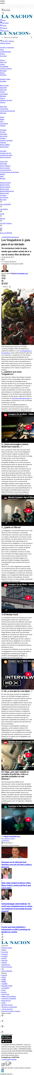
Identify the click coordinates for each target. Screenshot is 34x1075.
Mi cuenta (5, 31)
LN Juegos (3, 130)
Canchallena (4, 123)
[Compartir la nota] (2, 278)
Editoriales (3, 107)
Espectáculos (14, 237)
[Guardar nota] (2, 276)
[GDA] (6, 1066)
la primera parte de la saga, (21, 398)
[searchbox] (16, 37)
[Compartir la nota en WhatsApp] (4, 278)
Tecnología (3, 134)
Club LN (4, 28)
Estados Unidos (5, 79)
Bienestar (3, 96)
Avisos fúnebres (5, 166)
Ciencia (2, 98)
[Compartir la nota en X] (4, 283)
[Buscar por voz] (31, 37)
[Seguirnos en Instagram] (2, 1027)
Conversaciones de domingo (9, 172)
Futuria (2, 60)
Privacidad (13, 1059)
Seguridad (3, 88)
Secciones (5, 23)
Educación (3, 90)
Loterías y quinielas (6, 140)
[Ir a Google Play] (6, 1038)
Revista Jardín (4, 193)
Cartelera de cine (5, 153)
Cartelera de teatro (6, 155)
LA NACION (5, 237)
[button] (17, 133)
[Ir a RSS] (2, 1032)
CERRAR (2, 1)
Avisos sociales (5, 168)
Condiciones (5, 1059)
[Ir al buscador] (3, 13)
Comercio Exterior (6, 69)
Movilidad (3, 71)
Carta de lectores (5, 170)
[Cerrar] (30, 34)
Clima (2, 50)
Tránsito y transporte (7, 47)
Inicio (4, 20)
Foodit (4, 26)
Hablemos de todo (6, 100)
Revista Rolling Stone (7, 191)
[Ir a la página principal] (17, 18)
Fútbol (2, 117)
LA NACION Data (5, 52)
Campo (2, 64)
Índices (2, 73)
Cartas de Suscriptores (7, 111)
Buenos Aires (4, 85)
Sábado (2, 174)
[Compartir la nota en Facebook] (2, 283)
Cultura (2, 92)
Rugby (2, 119)
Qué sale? (3, 151)
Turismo (2, 132)
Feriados (3, 138)
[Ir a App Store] (6, 1042)
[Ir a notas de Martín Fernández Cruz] (17, 268)
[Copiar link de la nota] (2, 281)
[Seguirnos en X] (2, 1021)
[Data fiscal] (2, 1072)
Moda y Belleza (5, 145)
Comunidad (4, 94)
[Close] (2, 934)
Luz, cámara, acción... (8, 838)
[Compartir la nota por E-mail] (7, 283)
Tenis (1, 121)
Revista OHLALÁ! (5, 183)
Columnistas (4, 109)
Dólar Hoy (3, 62)
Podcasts (3, 143)
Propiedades (4, 66)
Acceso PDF (4, 162)
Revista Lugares (5, 187)
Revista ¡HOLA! (5, 185)
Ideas (2, 176)
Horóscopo (3, 136)
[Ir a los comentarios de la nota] (4, 276)
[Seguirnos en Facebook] (2, 1016)
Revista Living (4, 189)
